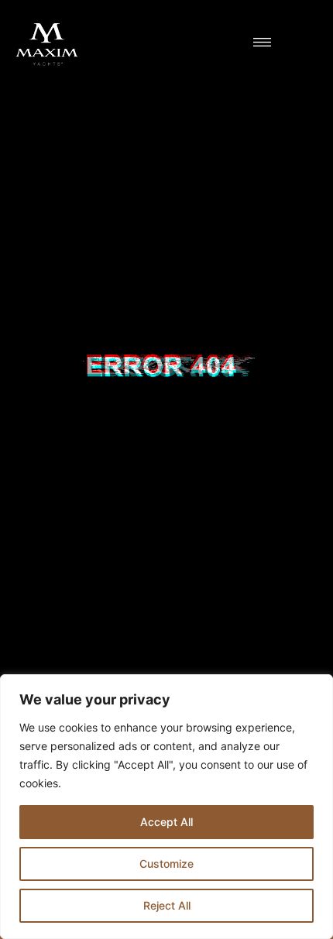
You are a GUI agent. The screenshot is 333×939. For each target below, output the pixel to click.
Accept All (166, 821)
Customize (166, 863)
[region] (166, 806)
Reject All (167, 905)
